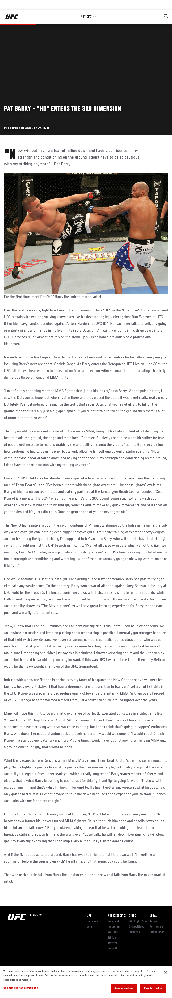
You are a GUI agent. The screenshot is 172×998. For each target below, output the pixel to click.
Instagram (114, 927)
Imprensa (134, 932)
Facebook (114, 921)
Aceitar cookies (124, 988)
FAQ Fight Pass (138, 921)
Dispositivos (136, 927)
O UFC (132, 916)
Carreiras (92, 921)
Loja (89, 927)
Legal (153, 916)
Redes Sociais (117, 916)
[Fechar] (165, 972)
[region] (86, 982)
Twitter (112, 943)
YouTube (113, 932)
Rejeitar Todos (153, 988)
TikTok (112, 938)
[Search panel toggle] (166, 16)
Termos (154, 921)
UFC (89, 916)
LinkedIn (113, 949)
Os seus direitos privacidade (20, 988)
